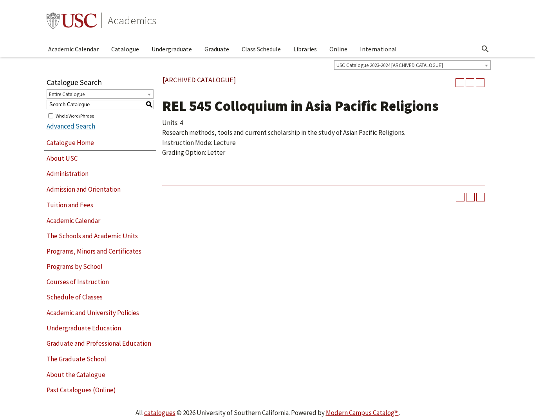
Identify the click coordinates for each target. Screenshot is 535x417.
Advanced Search (71, 126)
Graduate (216, 49)
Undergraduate (172, 49)
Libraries (305, 49)
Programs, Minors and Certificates (94, 251)
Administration (68, 173)
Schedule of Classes (75, 297)
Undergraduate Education (84, 328)
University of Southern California (72, 20)
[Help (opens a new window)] (480, 82)
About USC (62, 158)
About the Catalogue (76, 374)
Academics (132, 20)
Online (338, 49)
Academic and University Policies (93, 312)
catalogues (159, 412)
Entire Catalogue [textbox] (67, 94)
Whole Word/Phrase (75, 115)
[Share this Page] (459, 82)
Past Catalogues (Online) (81, 390)
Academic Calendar (73, 49)
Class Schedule (261, 49)
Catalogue (125, 49)
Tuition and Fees (70, 205)
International (378, 49)
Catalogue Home (70, 142)
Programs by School (75, 266)
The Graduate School (76, 359)
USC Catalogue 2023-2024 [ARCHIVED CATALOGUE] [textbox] (389, 65)
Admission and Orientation (84, 189)
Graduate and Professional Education (99, 343)
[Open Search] (485, 49)
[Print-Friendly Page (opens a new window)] (470, 82)
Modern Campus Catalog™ (362, 412)
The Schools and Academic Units (92, 236)
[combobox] (412, 65)
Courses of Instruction (78, 281)
